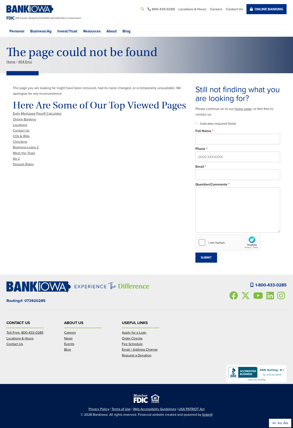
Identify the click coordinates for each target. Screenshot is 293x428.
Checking (20, 141)
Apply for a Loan (134, 332)
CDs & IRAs (21, 136)
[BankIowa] (31, 9)
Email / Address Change (140, 349)
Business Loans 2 (26, 147)
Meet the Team (24, 153)
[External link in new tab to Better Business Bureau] (257, 373)
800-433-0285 (163, 9)
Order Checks (132, 338)
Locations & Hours (192, 9)
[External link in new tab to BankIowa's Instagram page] (282, 295)
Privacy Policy (99, 409)
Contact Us (234, 9)
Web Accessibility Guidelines (154, 409)
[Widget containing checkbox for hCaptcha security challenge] (227, 242)
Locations (20, 124)
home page (243, 108)
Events (69, 343)
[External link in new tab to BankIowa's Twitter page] (246, 295)
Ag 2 (16, 158)
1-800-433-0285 (271, 285)
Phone (201, 148)
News (68, 338)
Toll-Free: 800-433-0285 (24, 332)
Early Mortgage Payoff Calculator (37, 113)
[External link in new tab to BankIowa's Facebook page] (234, 295)
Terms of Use (121, 409)
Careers (216, 9)
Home (10, 61)
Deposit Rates (23, 164)
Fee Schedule (132, 343)
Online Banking (269, 9)
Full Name (204, 130)
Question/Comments (212, 184)
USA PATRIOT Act (191, 409)
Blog (126, 30)
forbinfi (207, 414)
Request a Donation (136, 355)
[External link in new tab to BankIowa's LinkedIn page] (271, 295)
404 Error (25, 61)
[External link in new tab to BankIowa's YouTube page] (259, 295)
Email (200, 166)
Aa (274, 423)
